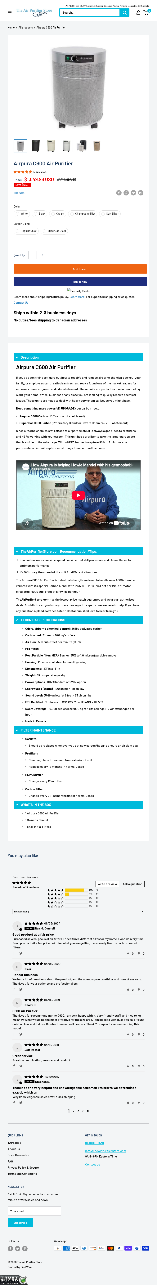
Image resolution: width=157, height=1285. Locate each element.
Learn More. (77, 296)
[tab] (78, 357)
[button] (23, 172)
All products (26, 27)
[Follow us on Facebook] (10, 1248)
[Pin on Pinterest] (126, 192)
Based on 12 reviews (25, 887)
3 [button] (78, 1111)
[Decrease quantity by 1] (33, 255)
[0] (146, 12)
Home (11, 27)
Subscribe (20, 1222)
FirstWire (26, 1267)
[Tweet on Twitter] (133, 192)
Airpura (19, 192)
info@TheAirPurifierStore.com (105, 1151)
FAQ (10, 1161)
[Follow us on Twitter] (17, 1248)
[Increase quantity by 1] (53, 255)
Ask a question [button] (132, 884)
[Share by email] (140, 192)
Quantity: (20, 255)
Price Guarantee (18, 1155)
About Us (14, 1149)
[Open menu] (9, 12)
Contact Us (21, 302)
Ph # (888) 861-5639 (75, 6)
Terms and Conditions (22, 1173)
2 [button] (73, 1111)
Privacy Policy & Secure (23, 1167)
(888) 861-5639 (94, 1142)
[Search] (124, 12)
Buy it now (80, 281)
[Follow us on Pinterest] (25, 1248)
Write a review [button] (107, 884)
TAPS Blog (14, 1142)
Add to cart (80, 269)
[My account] (138, 12)
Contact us (74, 611)
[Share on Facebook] (119, 192)
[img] (34, 923)
